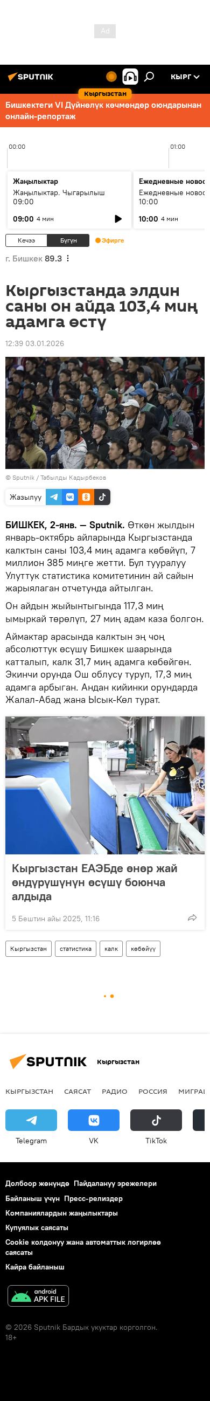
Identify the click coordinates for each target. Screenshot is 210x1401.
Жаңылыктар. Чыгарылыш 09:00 (59, 197)
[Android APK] (38, 1297)
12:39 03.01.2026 (34, 343)
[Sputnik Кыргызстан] (32, 81)
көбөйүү (143, 948)
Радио (115, 1091)
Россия (152, 1091)
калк (111, 948)
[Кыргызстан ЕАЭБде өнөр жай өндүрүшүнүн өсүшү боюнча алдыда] (105, 785)
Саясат (77, 1091)
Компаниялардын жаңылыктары (61, 1213)
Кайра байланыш (35, 1267)
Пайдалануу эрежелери (115, 1183)
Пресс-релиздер (93, 1198)
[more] (192, 917)
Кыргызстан (28, 948)
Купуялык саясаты (36, 1227)
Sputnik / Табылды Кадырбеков (59, 477)
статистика (76, 948)
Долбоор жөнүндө (37, 1183)
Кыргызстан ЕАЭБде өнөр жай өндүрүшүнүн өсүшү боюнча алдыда (95, 882)
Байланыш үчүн (32, 1198)
